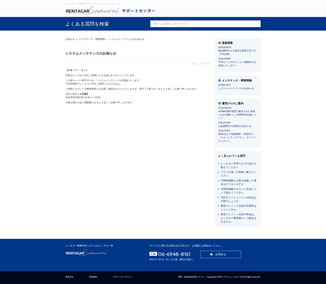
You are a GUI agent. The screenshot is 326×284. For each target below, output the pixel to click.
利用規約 (93, 277)
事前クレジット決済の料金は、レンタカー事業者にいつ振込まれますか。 (238, 218)
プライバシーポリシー (123, 277)
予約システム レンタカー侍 (230, 277)
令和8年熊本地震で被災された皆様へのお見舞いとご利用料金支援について (237, 115)
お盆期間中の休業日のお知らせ (234, 126)
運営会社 (69, 277)
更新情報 (227, 43)
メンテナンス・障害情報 (237, 80)
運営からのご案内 (233, 103)
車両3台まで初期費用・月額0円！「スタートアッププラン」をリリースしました (237, 137)
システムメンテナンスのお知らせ (236, 88)
